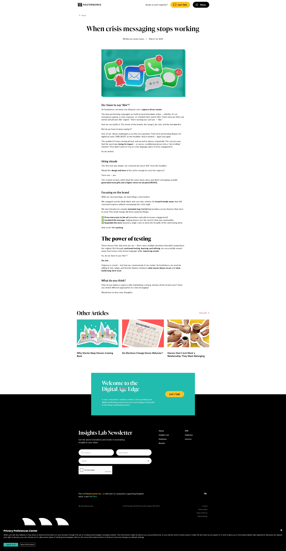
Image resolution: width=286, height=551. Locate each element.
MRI (186, 431)
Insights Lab (164, 435)
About (161, 431)
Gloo (94, 496)
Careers (188, 439)
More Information (27, 545)
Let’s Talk (174, 394)
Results (162, 443)
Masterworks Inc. (93, 493)
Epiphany (189, 435)
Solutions (163, 439)
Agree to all (10, 545)
